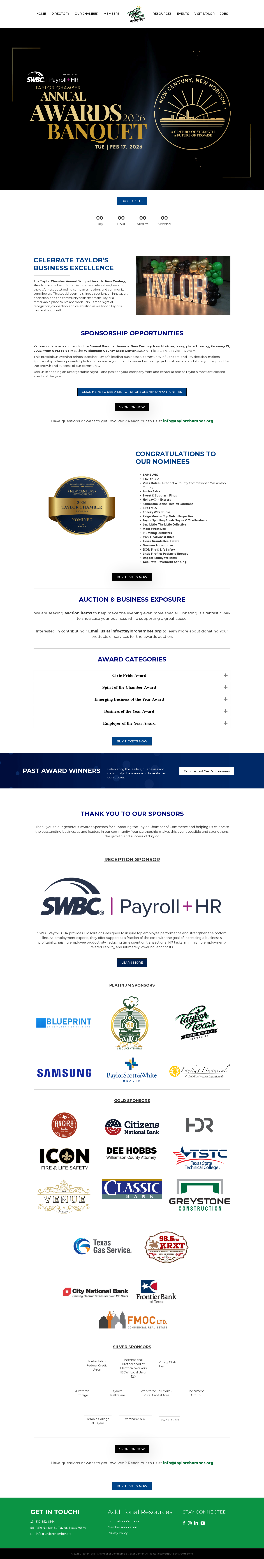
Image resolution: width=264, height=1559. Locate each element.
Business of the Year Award (129, 711)
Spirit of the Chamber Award (129, 687)
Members (111, 13)
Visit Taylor (204, 13)
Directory (60, 13)
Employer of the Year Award (129, 723)
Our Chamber (86, 13)
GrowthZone (185, 1553)
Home (41, 13)
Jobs (224, 13)
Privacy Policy (118, 1533)
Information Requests (123, 1521)
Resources (162, 13)
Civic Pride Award (129, 675)
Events (183, 13)
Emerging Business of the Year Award (129, 699)
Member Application (122, 1527)
